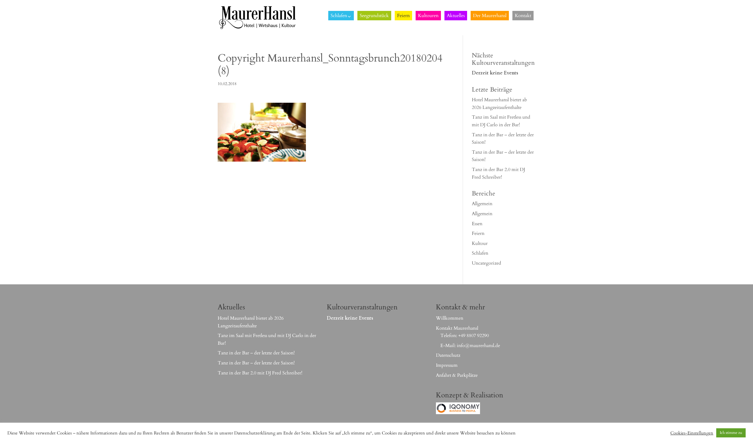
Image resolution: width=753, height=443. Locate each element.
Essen (477, 223)
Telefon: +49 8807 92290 (464, 335)
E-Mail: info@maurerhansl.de (470, 345)
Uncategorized (486, 263)
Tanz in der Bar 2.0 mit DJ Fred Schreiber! (260, 373)
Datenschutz (448, 355)
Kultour (480, 243)
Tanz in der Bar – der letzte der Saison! (256, 353)
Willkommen (449, 318)
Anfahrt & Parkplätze (457, 375)
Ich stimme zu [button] (731, 432)
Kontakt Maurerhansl (457, 328)
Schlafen (480, 253)
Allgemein (482, 203)
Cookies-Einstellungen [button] (691, 433)
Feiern (478, 233)
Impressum (447, 365)
